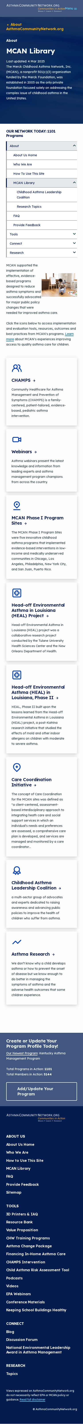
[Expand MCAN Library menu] (74, 181)
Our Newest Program (22, 1053)
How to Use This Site (24, 1160)
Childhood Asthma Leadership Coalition (35, 885)
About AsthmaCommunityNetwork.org (35, 26)
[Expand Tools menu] (74, 232)
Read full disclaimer (32, 1399)
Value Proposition (22, 1230)
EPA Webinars (18, 1294)
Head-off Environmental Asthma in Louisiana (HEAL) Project (38, 610)
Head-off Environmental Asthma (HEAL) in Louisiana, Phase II (38, 692)
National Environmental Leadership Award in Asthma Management (39, 1349)
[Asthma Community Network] (36, 8)
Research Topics (29, 207)
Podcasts (14, 1278)
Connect (16, 244)
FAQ (16, 216)
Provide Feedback (27, 225)
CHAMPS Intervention (25, 1262)
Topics (12, 1373)
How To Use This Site (28, 174)
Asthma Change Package (29, 1246)
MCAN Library (24, 183)
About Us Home (25, 155)
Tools (14, 234)
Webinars (22, 451)
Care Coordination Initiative (32, 782)
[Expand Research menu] (74, 250)
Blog (10, 1331)
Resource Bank (19, 1222)
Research (17, 253)
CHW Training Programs (28, 1238)
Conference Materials (25, 1302)
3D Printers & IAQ (22, 1214)
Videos (12, 1286)
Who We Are (22, 164)
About (14, 146)
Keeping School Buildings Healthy (36, 1310)
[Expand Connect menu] (74, 241)
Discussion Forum (22, 1339)
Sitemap (13, 1192)
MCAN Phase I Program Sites (38, 520)
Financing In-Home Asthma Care (36, 1254)
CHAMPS (22, 380)
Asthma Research (31, 954)
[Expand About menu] (74, 144)
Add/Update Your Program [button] (35, 1091)
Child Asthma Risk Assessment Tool (37, 1270)
